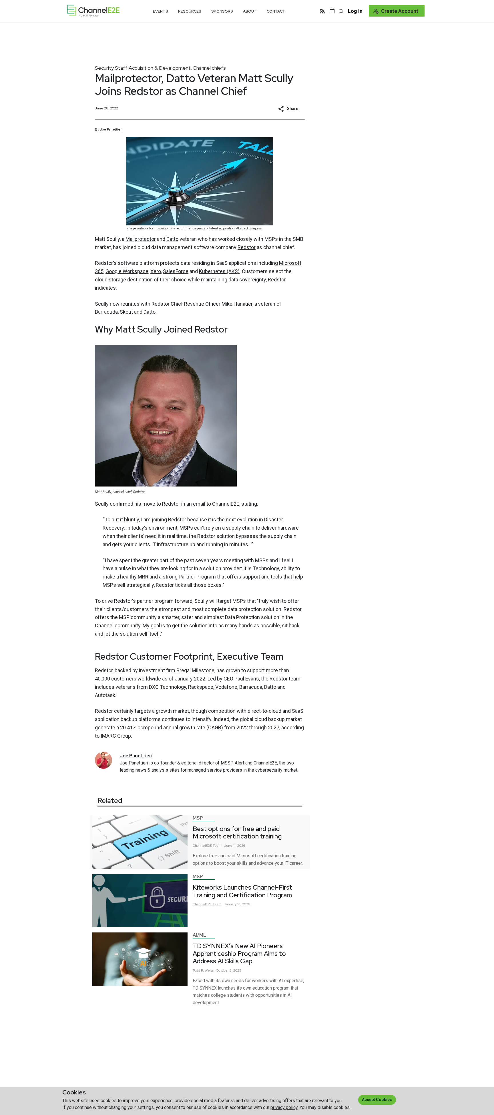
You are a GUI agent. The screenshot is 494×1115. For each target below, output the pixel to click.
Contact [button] (276, 11)
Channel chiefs (209, 68)
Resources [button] (189, 11)
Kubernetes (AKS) (219, 271)
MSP (198, 818)
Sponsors (222, 11)
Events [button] (160, 11)
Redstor (247, 247)
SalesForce (175, 271)
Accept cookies (377, 1099)
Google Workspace (126, 271)
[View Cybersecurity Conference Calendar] (332, 11)
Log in (355, 11)
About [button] (250, 11)
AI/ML (199, 935)
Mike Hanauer (237, 304)
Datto (172, 239)
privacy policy (284, 1107)
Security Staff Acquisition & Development (143, 68)
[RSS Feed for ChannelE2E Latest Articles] (322, 10)
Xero (155, 271)
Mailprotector (141, 239)
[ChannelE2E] (93, 10)
